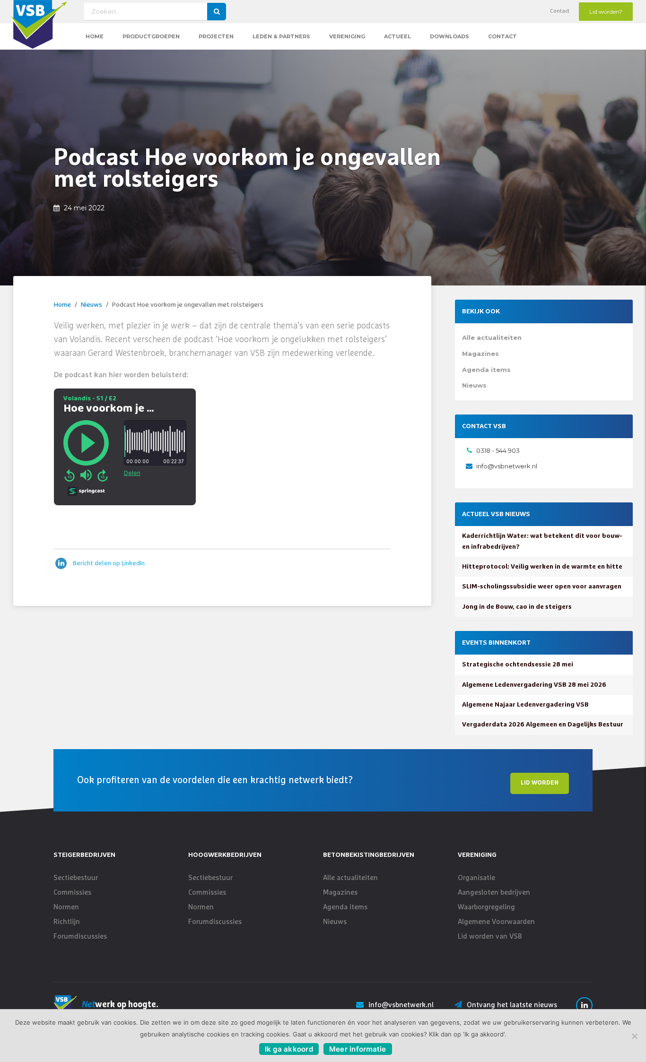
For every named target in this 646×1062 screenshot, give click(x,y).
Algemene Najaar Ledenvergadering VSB (525, 704)
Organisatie (476, 877)
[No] (634, 1036)
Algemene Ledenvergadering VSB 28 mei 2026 (534, 685)
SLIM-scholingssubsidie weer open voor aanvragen (541, 586)
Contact (559, 11)
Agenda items (486, 369)
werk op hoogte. (120, 1005)
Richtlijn (66, 921)
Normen (66, 907)
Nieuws (91, 305)
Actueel (397, 36)
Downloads (449, 36)
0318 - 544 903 (498, 450)
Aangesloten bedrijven (494, 892)
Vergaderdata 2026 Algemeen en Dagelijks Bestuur (542, 724)
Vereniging (347, 36)
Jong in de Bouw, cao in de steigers (517, 607)
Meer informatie (357, 1049)
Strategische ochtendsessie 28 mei (517, 664)
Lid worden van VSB (490, 936)
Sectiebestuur (75, 877)
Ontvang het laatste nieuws (512, 1005)
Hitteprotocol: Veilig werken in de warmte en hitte (542, 566)
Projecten (216, 36)
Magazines (480, 353)
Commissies (72, 892)
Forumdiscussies (80, 936)
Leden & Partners (281, 36)
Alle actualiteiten (492, 337)
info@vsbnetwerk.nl (506, 466)
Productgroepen (151, 36)
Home (95, 36)
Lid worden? (605, 11)
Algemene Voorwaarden (496, 921)
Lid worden (540, 783)
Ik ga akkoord (289, 1049)
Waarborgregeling (486, 907)
